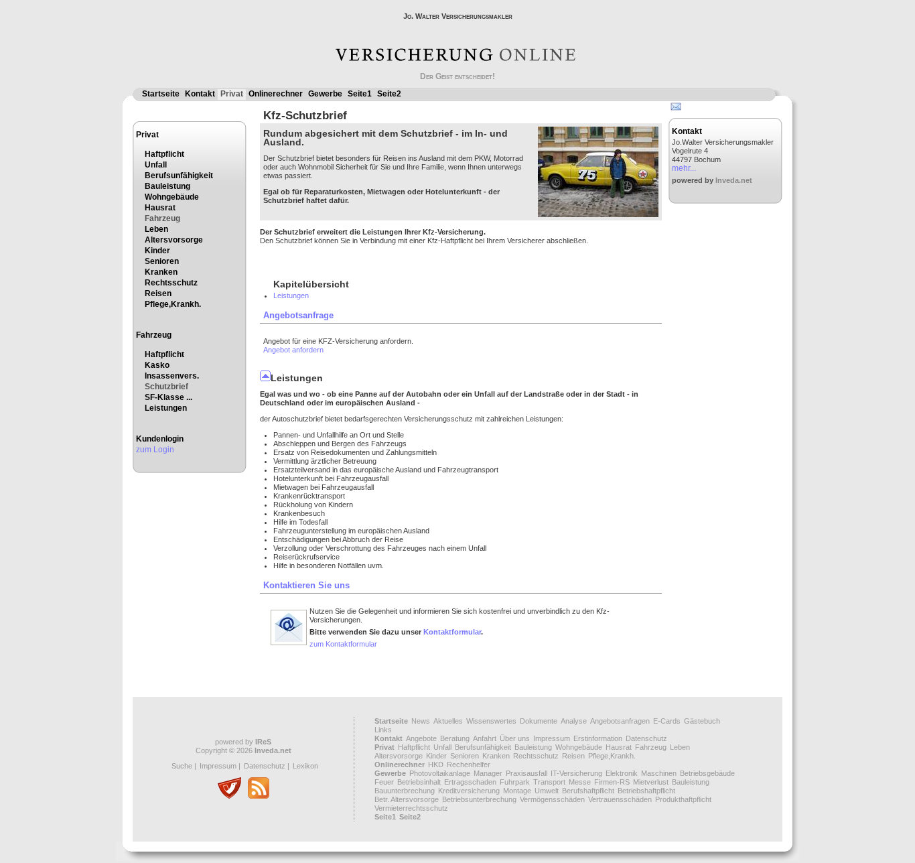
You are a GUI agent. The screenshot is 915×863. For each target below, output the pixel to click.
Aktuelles (448, 721)
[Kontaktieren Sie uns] (288, 643)
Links (383, 730)
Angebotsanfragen (620, 721)
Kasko (157, 365)
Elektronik (622, 773)
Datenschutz (264, 766)
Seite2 (389, 93)
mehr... (684, 168)
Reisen (158, 293)
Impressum (218, 766)
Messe (580, 782)
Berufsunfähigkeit (179, 175)
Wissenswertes (491, 721)
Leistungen (166, 408)
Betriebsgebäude (707, 773)
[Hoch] (265, 378)
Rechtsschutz (171, 282)
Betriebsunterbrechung (479, 799)
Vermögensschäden (552, 799)
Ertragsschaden (470, 782)
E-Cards (667, 721)
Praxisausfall (526, 773)
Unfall (156, 165)
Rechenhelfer (468, 764)
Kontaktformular (452, 632)
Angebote (421, 738)
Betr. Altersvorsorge (406, 799)
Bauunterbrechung (404, 791)
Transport (549, 782)
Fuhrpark (515, 782)
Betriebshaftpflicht (646, 791)
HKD (435, 764)
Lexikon (305, 766)
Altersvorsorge (174, 240)
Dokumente (538, 721)
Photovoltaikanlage (439, 773)
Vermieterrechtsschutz (411, 808)
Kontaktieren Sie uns (306, 585)
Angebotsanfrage (298, 315)
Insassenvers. (172, 376)
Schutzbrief (166, 386)
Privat (231, 93)
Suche (181, 766)
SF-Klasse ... (168, 397)
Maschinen (659, 773)
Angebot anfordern (293, 350)
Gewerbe (325, 93)
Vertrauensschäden (620, 799)
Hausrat (160, 207)
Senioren (162, 261)
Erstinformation (597, 738)
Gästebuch (702, 721)
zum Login (155, 449)
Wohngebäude (172, 197)
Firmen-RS (612, 782)
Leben (156, 229)
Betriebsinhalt (419, 782)
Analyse (574, 721)
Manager (488, 773)
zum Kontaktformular (343, 644)
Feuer (384, 782)
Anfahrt (484, 738)
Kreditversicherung (469, 791)
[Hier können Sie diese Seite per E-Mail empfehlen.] (674, 109)
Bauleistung (167, 186)
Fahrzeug (162, 218)
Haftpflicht (164, 154)
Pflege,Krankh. (173, 304)
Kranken (161, 272)
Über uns (515, 738)
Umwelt (547, 791)
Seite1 (360, 93)
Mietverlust (650, 782)
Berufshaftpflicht (588, 791)
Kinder (157, 250)
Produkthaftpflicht (683, 799)
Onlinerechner (276, 93)
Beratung (455, 738)
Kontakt (200, 93)
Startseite (161, 93)
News (420, 721)
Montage (517, 791)
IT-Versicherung (576, 773)
